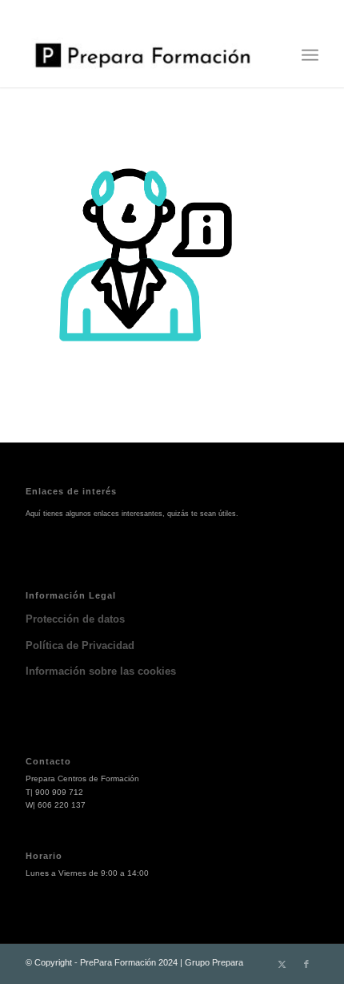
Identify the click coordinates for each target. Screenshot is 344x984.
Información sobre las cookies (101, 671)
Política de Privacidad (80, 645)
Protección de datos (75, 619)
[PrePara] (142, 55)
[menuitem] (310, 55)
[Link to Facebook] (306, 964)
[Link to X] (282, 964)
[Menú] (310, 55)
